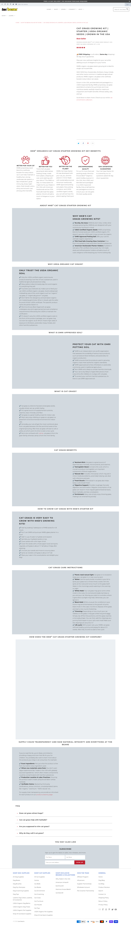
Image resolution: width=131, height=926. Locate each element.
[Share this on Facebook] (83, 143)
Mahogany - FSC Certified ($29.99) (89, 123)
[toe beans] (10, 9)
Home (100, 877)
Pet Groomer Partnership (85, 891)
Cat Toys (37, 908)
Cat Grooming (39, 894)
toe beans (21, 921)
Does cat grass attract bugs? (31, 813)
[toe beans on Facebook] (5, 4)
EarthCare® (60, 886)
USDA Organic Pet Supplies (22, 910)
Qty (78, 128)
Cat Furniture (38, 901)
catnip (41, 433)
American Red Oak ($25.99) (86, 113)
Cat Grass (37, 898)
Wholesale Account (83, 887)
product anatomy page (44, 794)
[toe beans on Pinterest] (10, 4)
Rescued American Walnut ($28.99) (90, 118)
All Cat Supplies (39, 877)
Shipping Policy (103, 898)
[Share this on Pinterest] (88, 143)
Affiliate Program (82, 877)
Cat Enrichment (39, 891)
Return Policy (102, 901)
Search (100, 891)
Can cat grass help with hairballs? (33, 820)
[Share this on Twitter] (78, 143)
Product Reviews (104, 887)
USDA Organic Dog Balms (21, 903)
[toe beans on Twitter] (13, 4)
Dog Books (16, 880)
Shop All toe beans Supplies (22, 914)
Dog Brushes (17, 884)
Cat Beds (37, 884)
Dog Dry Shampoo (19, 887)
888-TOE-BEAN (23, 4)
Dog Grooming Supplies (21, 891)
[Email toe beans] (2, 4)
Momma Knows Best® (63, 889)
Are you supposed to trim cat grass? (34, 826)
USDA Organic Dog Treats (21, 907)
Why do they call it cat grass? (31, 833)
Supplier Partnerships (84, 884)
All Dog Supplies (18, 877)
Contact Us (102, 894)
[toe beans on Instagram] (7, 4)
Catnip (36, 880)
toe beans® (59, 893)
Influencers (80, 880)
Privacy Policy (103, 904)
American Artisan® (62, 882)
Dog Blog (101, 880)
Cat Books (37, 887)
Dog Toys (16, 894)
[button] (50, 9)
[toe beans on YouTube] (16, 4)
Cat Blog (101, 884)
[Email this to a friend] (93, 143)
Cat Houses (38, 904)
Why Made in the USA (63, 879)
